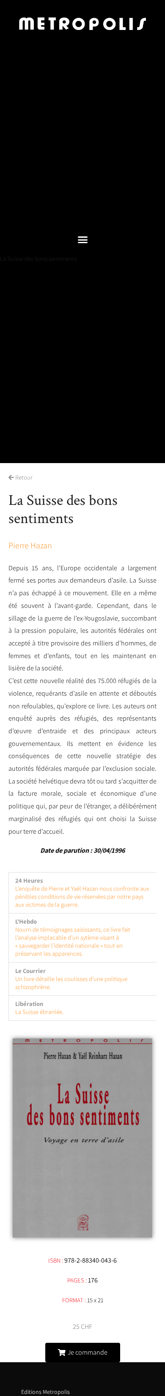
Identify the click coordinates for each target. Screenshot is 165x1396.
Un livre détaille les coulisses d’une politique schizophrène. (71, 983)
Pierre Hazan (30, 545)
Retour (23, 477)
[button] (82, 240)
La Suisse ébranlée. (39, 1012)
